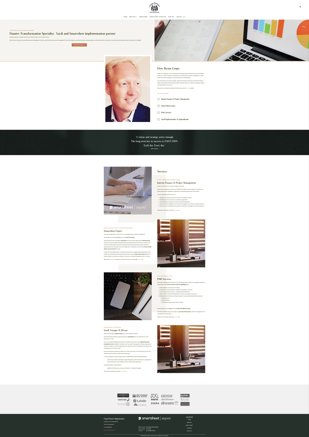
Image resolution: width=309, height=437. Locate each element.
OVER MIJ (189, 428)
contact (176, 210)
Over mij (171, 16)
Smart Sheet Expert (168, 106)
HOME (189, 419)
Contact (179, 16)
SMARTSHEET (189, 425)
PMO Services (166, 112)
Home (125, 16)
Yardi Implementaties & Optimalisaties (175, 119)
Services (132, 16)
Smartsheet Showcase (158, 16)
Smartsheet (143, 16)
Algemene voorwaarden (163, 435)
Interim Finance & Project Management (175, 99)
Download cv (79, 44)
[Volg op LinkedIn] (300, 7)
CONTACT (189, 431)
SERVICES (189, 422)
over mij (188, 88)
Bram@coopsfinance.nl (109, 430)
